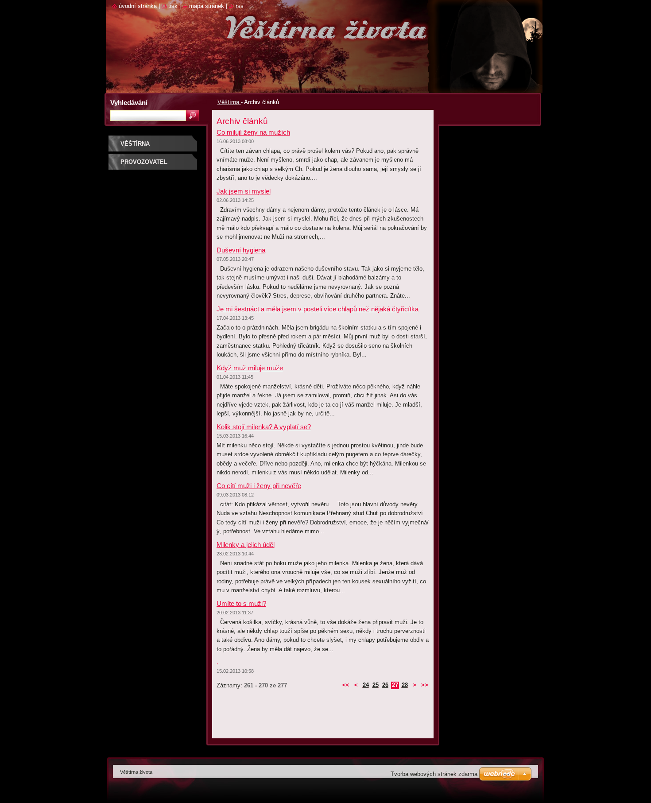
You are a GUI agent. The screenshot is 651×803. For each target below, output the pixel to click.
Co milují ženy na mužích (253, 132)
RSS (240, 6)
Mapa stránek (206, 6)
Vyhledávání (128, 102)
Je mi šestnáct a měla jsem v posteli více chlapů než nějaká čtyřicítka (317, 309)
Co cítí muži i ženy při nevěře (259, 485)
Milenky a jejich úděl (246, 544)
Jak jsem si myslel (244, 191)
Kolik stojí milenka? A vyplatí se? (264, 427)
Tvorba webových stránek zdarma (434, 774)
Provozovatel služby (143, 165)
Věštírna (229, 102)
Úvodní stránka (138, 6)
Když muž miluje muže (250, 368)
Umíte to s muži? (241, 603)
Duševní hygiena (241, 250)
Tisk (173, 6)
